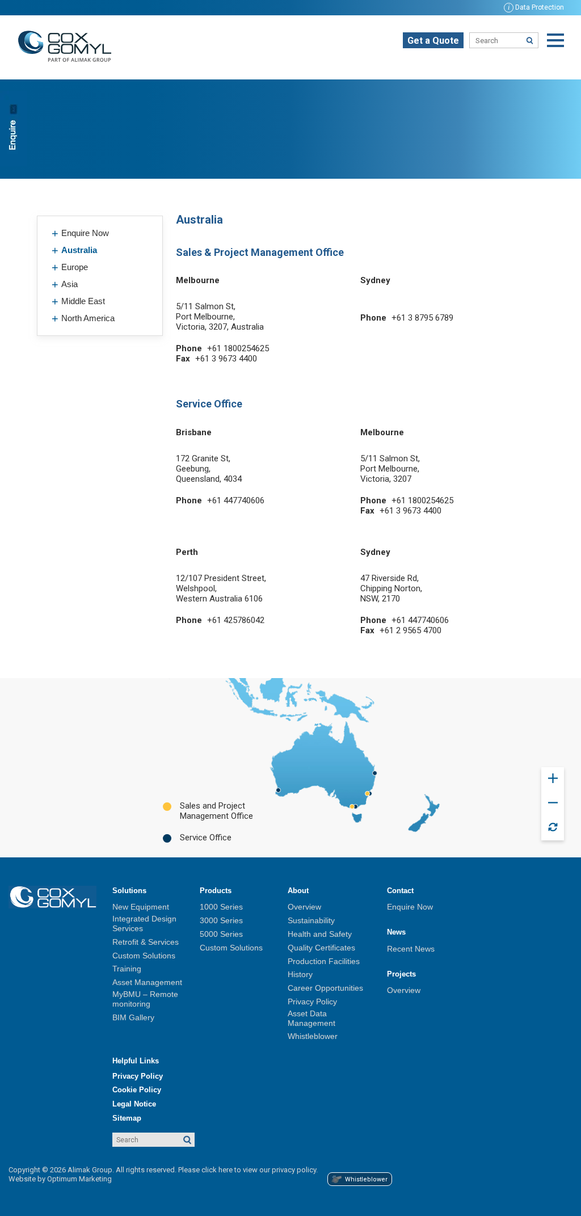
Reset (552, 827)
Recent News (411, 948)
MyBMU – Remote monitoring (145, 999)
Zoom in (552, 778)
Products (215, 890)
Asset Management (147, 982)
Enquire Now (85, 233)
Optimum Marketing (79, 1179)
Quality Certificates (321, 947)
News (396, 932)
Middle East (83, 301)
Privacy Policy (312, 1001)
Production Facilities (324, 961)
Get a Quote (433, 40)
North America (88, 318)
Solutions (129, 890)
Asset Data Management (311, 1018)
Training (126, 968)
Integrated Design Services (144, 923)
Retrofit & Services (145, 941)
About (298, 890)
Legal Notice (134, 1104)
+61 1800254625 (238, 348)
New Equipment (140, 906)
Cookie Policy (136, 1089)
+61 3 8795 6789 (422, 318)
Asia (69, 284)
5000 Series (221, 934)
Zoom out (552, 803)
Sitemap (126, 1118)
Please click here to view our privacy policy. (248, 1169)
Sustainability (311, 920)
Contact (400, 890)
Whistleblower (313, 1036)
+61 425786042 (235, 620)
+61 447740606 (235, 500)
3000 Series (221, 920)
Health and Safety (320, 934)
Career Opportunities (325, 987)
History (300, 974)
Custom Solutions (143, 955)
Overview (304, 906)
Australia (79, 250)
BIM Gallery (133, 1017)
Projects (401, 974)
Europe (74, 267)
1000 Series (221, 906)
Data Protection (536, 7)
